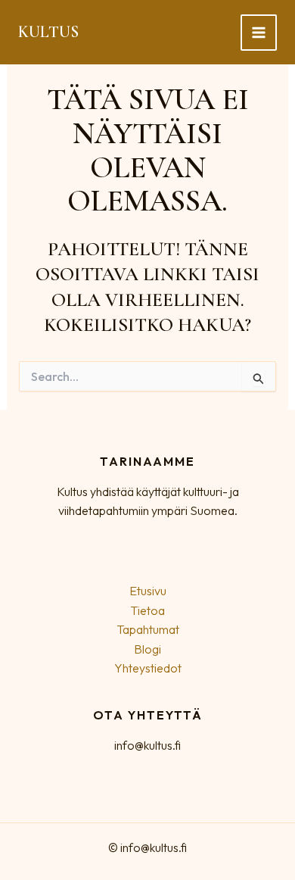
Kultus (48, 32)
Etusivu (147, 590)
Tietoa (147, 610)
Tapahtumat (147, 629)
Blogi (147, 649)
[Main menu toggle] (259, 32)
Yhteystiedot (148, 668)
